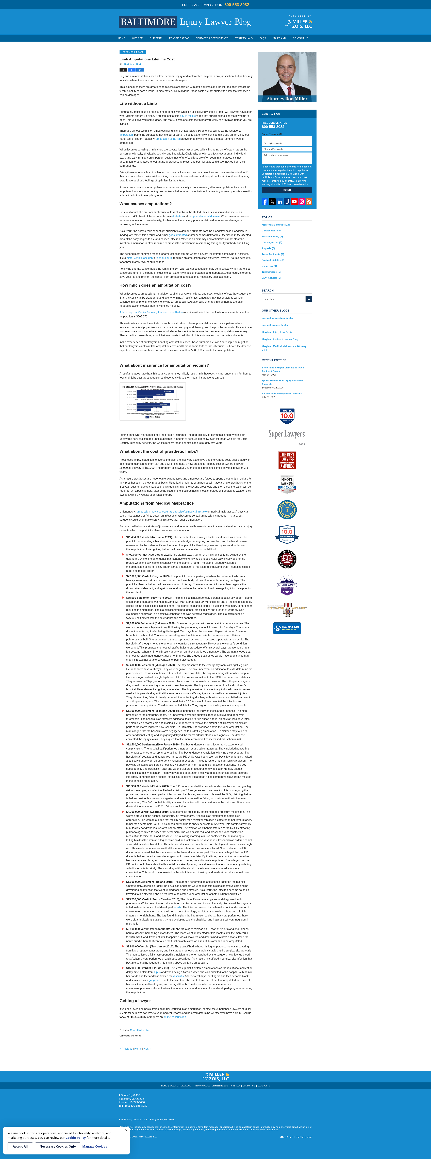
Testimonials (244, 38)
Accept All (20, 1146)
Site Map (235, 1086)
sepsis (177, 907)
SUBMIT (287, 190)
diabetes (177, 216)
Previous (126, 1048)
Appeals (268, 248)
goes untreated (178, 235)
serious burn (164, 258)
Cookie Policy (149, 1119)
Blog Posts (264, 1086)
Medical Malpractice (140, 1030)
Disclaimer (186, 1086)
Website (137, 38)
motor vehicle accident (140, 258)
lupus (157, 972)
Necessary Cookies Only (58, 1146)
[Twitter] (272, 201)
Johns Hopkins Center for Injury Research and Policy (151, 312)
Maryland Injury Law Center (277, 332)
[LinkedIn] (279, 201)
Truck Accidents (273, 254)
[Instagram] (302, 201)
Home (121, 38)
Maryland (279, 38)
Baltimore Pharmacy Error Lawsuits (282, 393)
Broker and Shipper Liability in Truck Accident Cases (283, 369)
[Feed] (309, 201)
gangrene (154, 980)
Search (309, 299)
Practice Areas (179, 38)
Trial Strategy (271, 271)
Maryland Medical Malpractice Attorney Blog (284, 348)
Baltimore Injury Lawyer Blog (185, 22)
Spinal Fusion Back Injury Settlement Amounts (283, 382)
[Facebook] (265, 201)
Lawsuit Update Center (275, 325)
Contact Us (300, 38)
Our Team (156, 38)
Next (147, 1048)
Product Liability (273, 260)
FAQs (263, 38)
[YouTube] (294, 201)
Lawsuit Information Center (277, 318)
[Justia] (287, 201)
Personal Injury (272, 236)
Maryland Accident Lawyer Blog (280, 339)
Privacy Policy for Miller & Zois (211, 1086)
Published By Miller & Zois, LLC (298, 21)
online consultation (174, 1017)
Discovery (269, 266)
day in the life (188, 115)
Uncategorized (272, 242)
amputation (126, 134)
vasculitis (178, 976)
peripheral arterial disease (204, 216)
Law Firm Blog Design (296, 1137)
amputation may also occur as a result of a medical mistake (172, 511)
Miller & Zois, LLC (148, 1136)
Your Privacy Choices (130, 1119)
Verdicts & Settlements (212, 38)
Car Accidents (271, 230)
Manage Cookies (166, 1119)
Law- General (271, 277)
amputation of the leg (168, 138)
